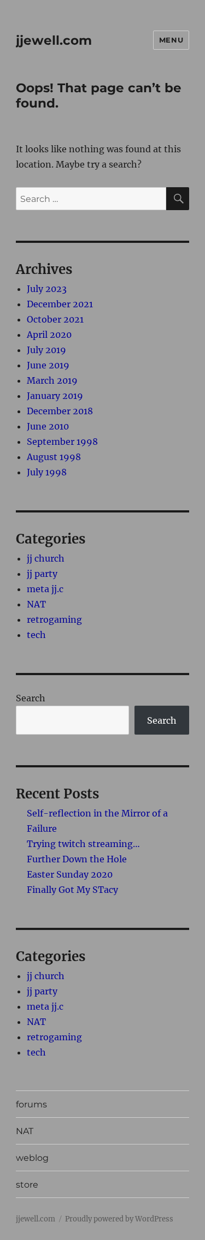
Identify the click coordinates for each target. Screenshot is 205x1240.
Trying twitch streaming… (83, 843)
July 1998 (47, 472)
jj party (42, 573)
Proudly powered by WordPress (119, 1219)
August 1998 (54, 456)
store (27, 1184)
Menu (171, 39)
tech (36, 634)
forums (31, 1104)
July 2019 (46, 349)
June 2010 (48, 426)
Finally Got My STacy (72, 889)
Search (30, 698)
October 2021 (55, 319)
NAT (36, 604)
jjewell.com (54, 40)
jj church (46, 558)
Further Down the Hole (77, 859)
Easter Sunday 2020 (70, 874)
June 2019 (48, 365)
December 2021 (60, 304)
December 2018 (60, 411)
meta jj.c (45, 588)
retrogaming (54, 619)
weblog (32, 1158)
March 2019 (52, 380)
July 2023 (47, 288)
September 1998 (62, 441)
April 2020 (49, 334)
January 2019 (55, 395)
